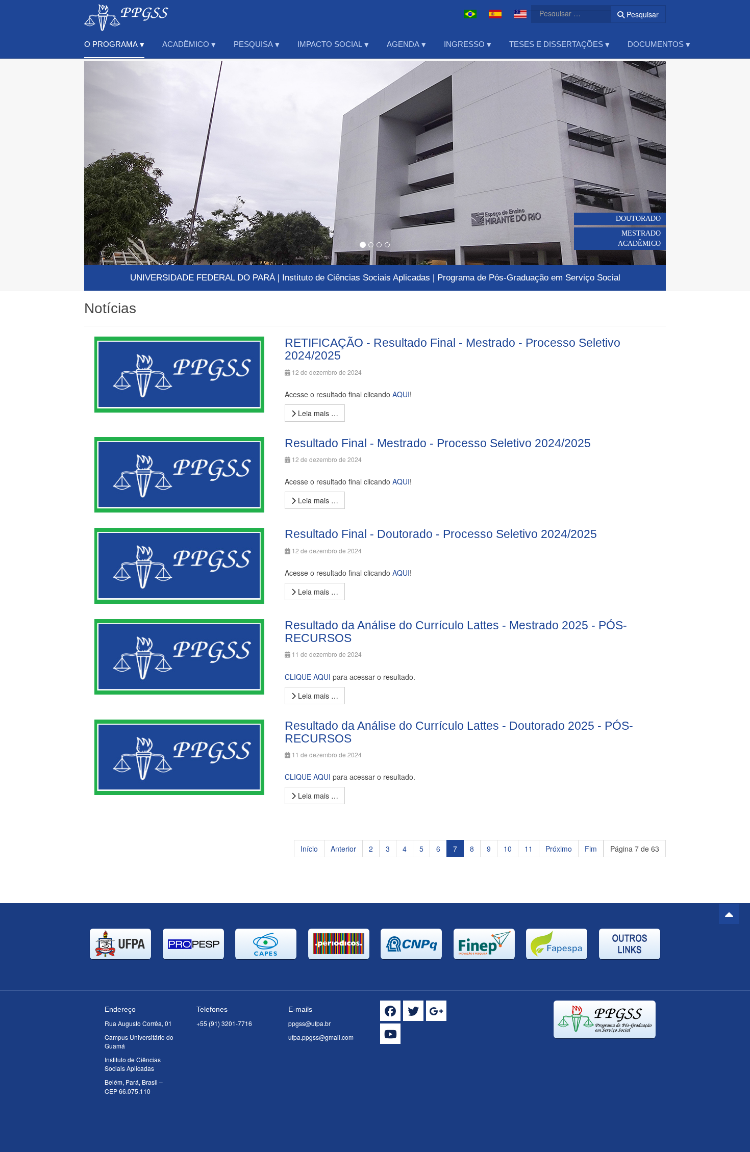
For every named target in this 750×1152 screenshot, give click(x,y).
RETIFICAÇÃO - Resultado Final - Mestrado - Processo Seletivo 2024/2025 (452, 349)
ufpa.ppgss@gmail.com (321, 1037)
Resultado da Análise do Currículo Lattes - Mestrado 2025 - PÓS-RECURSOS (456, 632)
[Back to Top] (729, 914)
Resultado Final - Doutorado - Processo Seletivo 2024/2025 (441, 534)
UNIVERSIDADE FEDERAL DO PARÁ (202, 278)
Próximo (558, 848)
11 (528, 848)
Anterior (343, 848)
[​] (390, 1011)
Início (309, 848)
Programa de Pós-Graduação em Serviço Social (528, 278)
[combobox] (565, 13)
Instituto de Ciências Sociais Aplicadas (356, 278)
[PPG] (126, 14)
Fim (591, 848)
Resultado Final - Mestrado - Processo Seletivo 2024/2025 (438, 443)
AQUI (401, 394)
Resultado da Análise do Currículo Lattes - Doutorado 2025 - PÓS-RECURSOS (459, 732)
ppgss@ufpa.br (309, 1023)
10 (508, 848)
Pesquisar (641, 14)
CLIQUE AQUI (308, 677)
